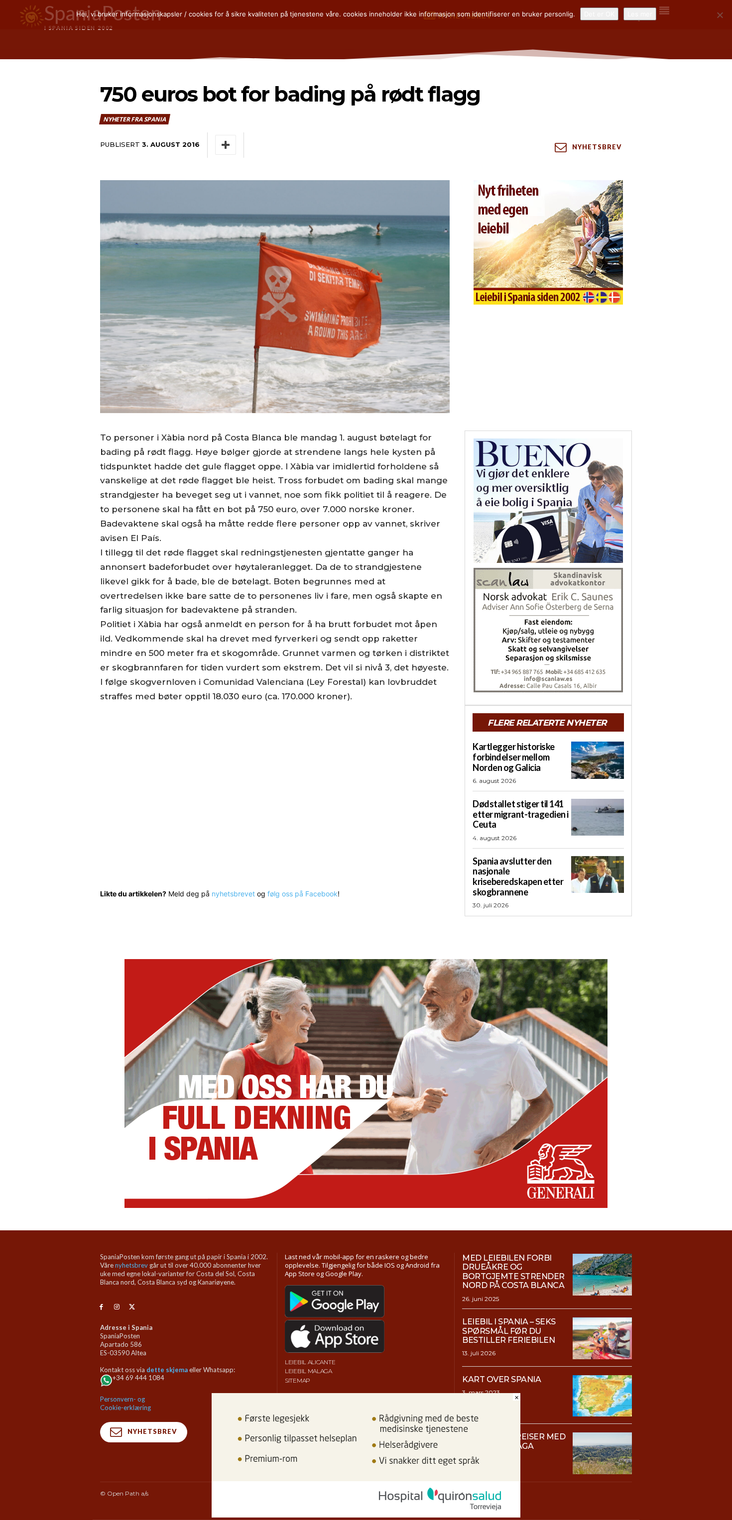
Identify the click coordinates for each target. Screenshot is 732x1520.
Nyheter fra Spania (134, 119)
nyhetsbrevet (233, 893)
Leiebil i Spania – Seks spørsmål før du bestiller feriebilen (509, 1331)
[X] (132, 1307)
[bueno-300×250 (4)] (548, 500)
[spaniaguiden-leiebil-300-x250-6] (548, 242)
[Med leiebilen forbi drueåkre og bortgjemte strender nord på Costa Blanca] (602, 1275)
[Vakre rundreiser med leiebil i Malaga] (602, 1453)
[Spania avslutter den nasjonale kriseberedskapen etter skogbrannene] (597, 874)
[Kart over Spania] (602, 1396)
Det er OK (599, 14)
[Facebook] (101, 1307)
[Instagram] (117, 1307)
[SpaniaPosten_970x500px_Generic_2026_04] (366, 1083)
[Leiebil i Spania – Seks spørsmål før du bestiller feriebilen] (602, 1338)
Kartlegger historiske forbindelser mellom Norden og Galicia (514, 756)
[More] (225, 145)
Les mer (639, 14)
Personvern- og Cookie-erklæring (125, 1403)
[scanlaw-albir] (548, 630)
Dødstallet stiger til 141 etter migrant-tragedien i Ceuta (521, 814)
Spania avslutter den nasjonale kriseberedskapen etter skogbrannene (518, 876)
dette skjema (167, 1370)
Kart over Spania (501, 1379)
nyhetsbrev (131, 1265)
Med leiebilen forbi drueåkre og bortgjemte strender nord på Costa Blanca (513, 1271)
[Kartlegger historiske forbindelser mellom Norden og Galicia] (597, 760)
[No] (720, 15)
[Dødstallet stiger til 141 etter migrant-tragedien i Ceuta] (597, 817)
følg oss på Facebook (302, 893)
